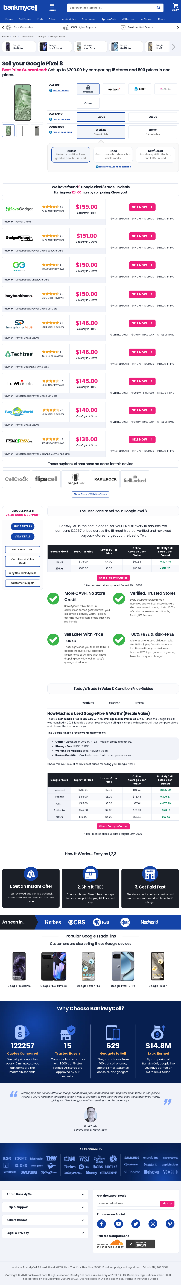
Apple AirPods (109, 19)
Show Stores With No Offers (90, 494)
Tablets (53, 19)
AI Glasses (147, 19)
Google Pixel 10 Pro (123, 986)
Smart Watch (89, 19)
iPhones (9, 19)
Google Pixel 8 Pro (19, 986)
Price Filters (22, 526)
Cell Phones (25, 19)
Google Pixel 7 (157, 986)
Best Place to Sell (22, 549)
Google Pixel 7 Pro (88, 986)
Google (42, 36)
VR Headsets (129, 19)
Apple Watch (69, 19)
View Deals (23, 536)
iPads (40, 19)
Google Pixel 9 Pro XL (53, 986)
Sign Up (167, 1203)
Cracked (114, 703)
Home (5, 36)
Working (88, 703)
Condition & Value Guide (22, 561)
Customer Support (22, 583)
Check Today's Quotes (113, 578)
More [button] (160, 19)
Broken (139, 703)
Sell (14, 36)
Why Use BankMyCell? (22, 573)
